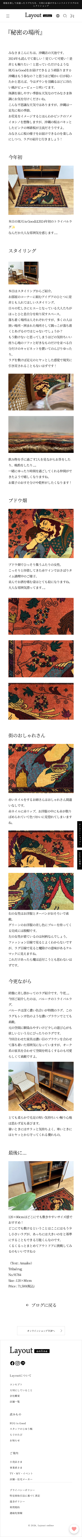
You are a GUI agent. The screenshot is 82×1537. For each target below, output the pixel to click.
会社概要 (15, 1395)
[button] (8, 15)
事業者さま (16, 1467)
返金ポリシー (17, 1501)
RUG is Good (18, 1423)
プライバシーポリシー (22, 1490)
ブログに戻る (44, 1305)
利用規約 (15, 1507)
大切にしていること (21, 1390)
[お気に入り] (74, 1529)
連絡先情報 (16, 1513)
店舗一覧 (15, 1401)
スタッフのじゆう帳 (21, 1428)
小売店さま (16, 1461)
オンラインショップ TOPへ (41, 1330)
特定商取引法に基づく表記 (25, 1495)
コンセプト (16, 1384)
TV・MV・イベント (21, 1473)
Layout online (46, 1525)
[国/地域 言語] (58, 15)
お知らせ (15, 1440)
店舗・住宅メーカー (21, 1479)
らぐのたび (16, 1434)
